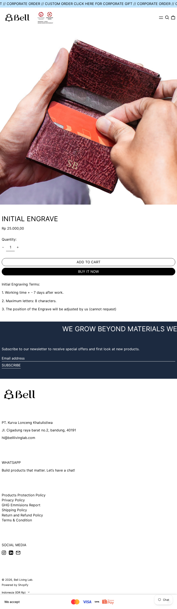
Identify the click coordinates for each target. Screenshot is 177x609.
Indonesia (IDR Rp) (14, 592)
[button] (167, 17)
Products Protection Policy (24, 495)
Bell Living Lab (23, 579)
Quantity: (9, 239)
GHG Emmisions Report (21, 505)
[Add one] (18, 247)
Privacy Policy (13, 500)
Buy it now (88, 271)
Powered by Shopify (15, 585)
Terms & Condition (17, 520)
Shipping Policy (14, 510)
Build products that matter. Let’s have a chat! (38, 470)
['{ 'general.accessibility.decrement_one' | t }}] (3, 247)
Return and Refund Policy (22, 515)
